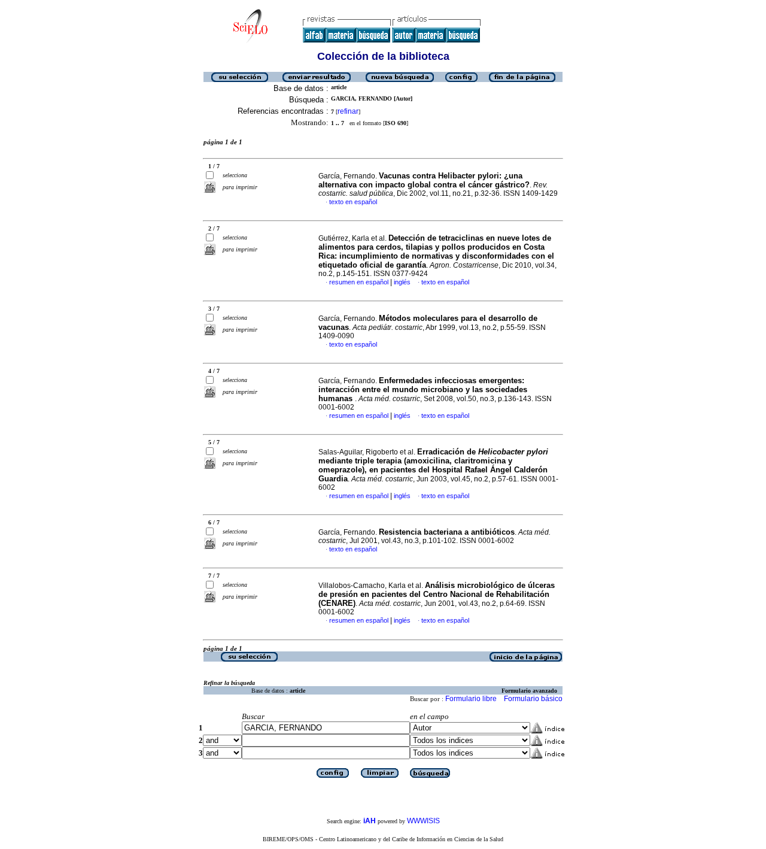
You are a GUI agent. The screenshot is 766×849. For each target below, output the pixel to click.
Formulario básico (533, 699)
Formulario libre (471, 699)
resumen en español (358, 282)
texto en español (353, 201)
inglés (402, 282)
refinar (348, 111)
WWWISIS (423, 821)
